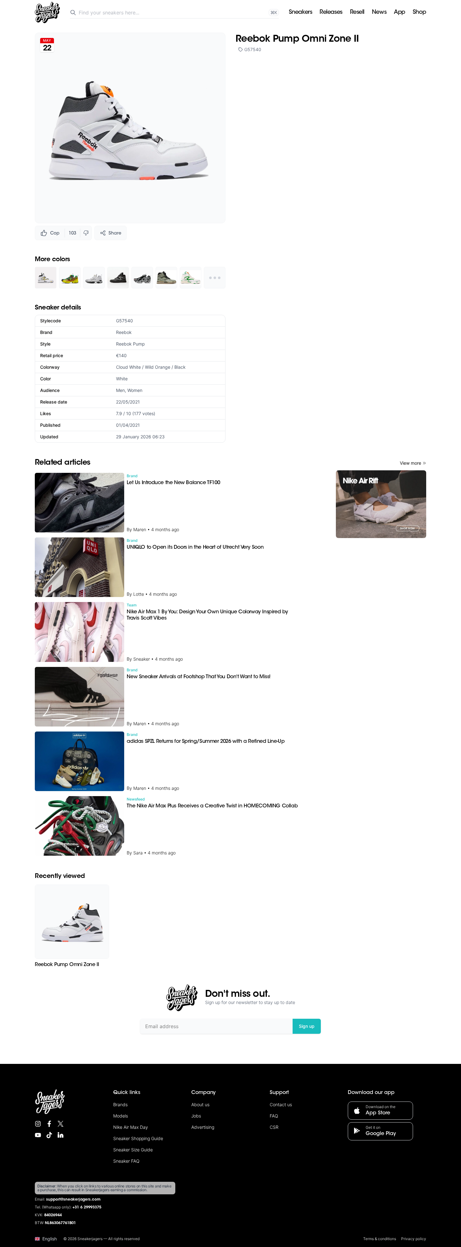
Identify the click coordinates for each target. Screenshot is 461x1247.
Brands (120, 1104)
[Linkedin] (60, 1135)
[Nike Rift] (381, 504)
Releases (331, 12)
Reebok (124, 332)
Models (120, 1115)
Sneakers (300, 12)
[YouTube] (38, 1135)
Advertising (202, 1127)
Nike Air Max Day (130, 1127)
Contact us (281, 1104)
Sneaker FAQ (126, 1161)
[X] (60, 1124)
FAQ (274, 1115)
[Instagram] (38, 1124)
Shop (419, 12)
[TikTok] (49, 1135)
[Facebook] (49, 1124)
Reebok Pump (130, 343)
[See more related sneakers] (214, 277)
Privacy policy (413, 1238)
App (399, 12)
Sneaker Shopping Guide (138, 1138)
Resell (357, 12)
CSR (274, 1127)
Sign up (307, 1026)
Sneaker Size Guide (133, 1149)
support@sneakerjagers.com (73, 1200)
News (379, 12)
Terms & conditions (379, 1238)
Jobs (196, 1115)
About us (200, 1104)
